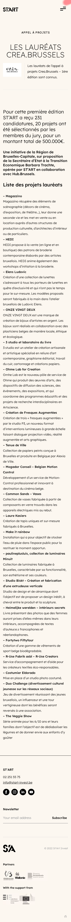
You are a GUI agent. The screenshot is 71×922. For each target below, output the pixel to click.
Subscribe (59, 817)
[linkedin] (23, 792)
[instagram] (14, 792)
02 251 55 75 (11, 777)
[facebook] (6, 792)
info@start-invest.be (17, 782)
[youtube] (31, 792)
